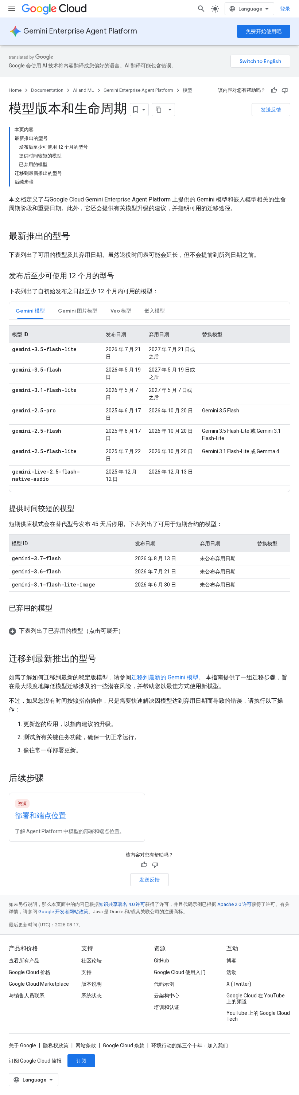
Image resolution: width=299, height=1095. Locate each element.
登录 (285, 9)
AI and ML (83, 90)
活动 (231, 972)
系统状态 (91, 995)
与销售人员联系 (26, 995)
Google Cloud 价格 (29, 972)
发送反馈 (271, 109)
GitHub (161, 960)
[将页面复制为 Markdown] (158, 109)
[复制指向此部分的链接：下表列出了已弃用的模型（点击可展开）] (131, 631)
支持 (86, 972)
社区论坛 (91, 960)
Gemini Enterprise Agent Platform (80, 31)
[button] (149, 631)
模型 (187, 90)
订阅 (81, 1060)
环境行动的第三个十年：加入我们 (189, 1045)
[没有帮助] (284, 90)
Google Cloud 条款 (123, 1045)
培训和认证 (166, 1007)
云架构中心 (166, 995)
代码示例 (164, 984)
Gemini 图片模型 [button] (77, 310)
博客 (231, 960)
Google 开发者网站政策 (63, 911)
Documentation (47, 90)
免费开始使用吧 (263, 31)
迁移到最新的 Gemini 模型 (164, 677)
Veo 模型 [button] (120, 310)
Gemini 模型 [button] (30, 310)
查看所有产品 (24, 960)
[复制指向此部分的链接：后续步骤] (51, 778)
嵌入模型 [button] (154, 310)
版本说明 (91, 984)
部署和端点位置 (40, 815)
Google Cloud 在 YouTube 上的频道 (255, 998)
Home (15, 90)
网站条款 (85, 1045)
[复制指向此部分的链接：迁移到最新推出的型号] (103, 659)
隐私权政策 (56, 1045)
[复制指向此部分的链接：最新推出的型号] (77, 236)
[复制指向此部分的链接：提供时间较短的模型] (81, 509)
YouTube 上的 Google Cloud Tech (258, 1016)
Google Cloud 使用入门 (180, 972)
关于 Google (22, 1045)
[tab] (30, 310)
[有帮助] (273, 90)
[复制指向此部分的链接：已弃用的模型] (60, 608)
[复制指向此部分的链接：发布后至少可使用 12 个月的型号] (121, 276)
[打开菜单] (11, 8)
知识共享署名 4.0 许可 (122, 904)
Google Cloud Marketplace (39, 984)
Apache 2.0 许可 (234, 904)
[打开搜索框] (201, 8)
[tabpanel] (149, 405)
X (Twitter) (238, 984)
